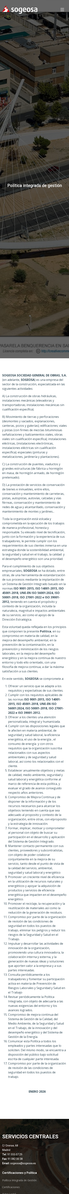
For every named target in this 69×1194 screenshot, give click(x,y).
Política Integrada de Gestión (19, 1180)
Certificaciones (11, 1187)
